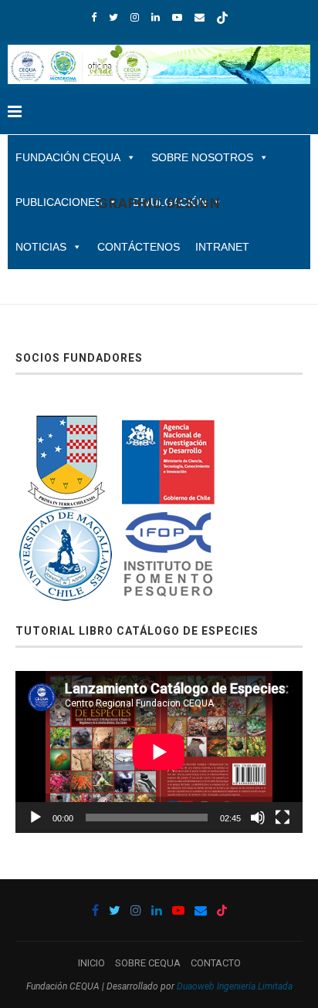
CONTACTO (216, 963)
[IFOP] (168, 517)
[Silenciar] (258, 817)
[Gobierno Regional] (65, 424)
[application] (159, 751)
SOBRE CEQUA (148, 963)
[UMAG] (65, 517)
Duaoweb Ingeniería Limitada (235, 986)
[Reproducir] (35, 817)
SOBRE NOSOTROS (202, 157)
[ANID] (168, 424)
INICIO (91, 963)
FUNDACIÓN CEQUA (67, 157)
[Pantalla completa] (282, 817)
